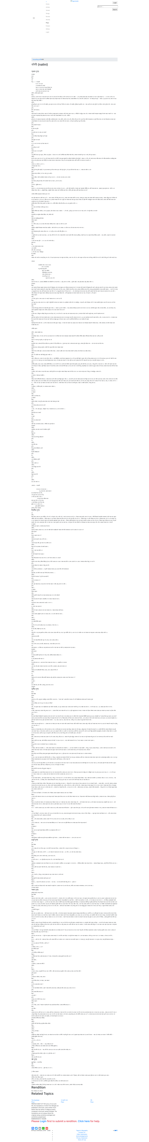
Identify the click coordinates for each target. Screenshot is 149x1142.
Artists (48, 7)
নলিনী (40, 59)
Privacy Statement (82, 1138)
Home (47, 4)
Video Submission (82, 1134)
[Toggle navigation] (34, 17)
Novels (48, 16)
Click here (84, 1121)
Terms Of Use (82, 1140)
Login (47, 32)
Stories (48, 19)
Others (48, 29)
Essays (48, 26)
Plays (47, 23)
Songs (48, 13)
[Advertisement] (74, 46)
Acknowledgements (82, 1136)
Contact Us (82, 1132)
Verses (48, 10)
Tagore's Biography (82, 1130)
